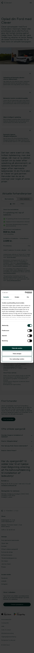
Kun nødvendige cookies (17, 359)
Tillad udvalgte (17, 353)
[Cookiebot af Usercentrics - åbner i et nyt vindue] (25, 293)
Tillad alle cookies (17, 348)
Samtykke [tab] (6, 297)
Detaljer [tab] (17, 297)
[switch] (29, 330)
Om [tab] (28, 297)
